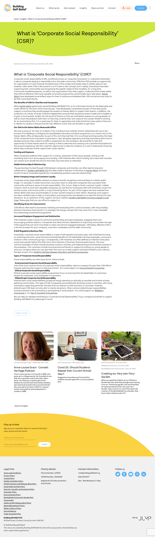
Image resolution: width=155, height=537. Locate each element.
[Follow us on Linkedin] (143, 476)
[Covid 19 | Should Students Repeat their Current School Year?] (77, 346)
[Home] (15, 8)
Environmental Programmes (92, 268)
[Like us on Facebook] (124, 476)
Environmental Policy (12, 495)
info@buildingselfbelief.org (89, 473)
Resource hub (97, 8)
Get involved (69, 8)
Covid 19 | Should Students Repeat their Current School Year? (74, 371)
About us (40, 8)
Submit (44, 444)
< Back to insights (21, 406)
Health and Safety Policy (13, 481)
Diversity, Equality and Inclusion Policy (19, 489)
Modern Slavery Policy (12, 508)
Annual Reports (10, 511)
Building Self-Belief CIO (38, 170)
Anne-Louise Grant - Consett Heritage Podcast (31, 369)
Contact (112, 8)
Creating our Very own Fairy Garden (118, 375)
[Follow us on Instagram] (137, 476)
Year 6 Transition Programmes (44, 293)
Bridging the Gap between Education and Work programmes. (61, 252)
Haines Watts (26, 106)
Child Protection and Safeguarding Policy (20, 484)
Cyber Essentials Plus (12, 514)
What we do (54, 8)
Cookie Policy (9, 478)
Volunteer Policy (10, 492)
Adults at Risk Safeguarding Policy (17, 503)
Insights (83, 8)
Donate (141, 8)
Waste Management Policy (14, 506)
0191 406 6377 (83, 477)
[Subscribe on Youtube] (131, 476)
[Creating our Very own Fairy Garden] (121, 346)
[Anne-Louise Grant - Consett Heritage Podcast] (34, 346)
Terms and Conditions (12, 473)
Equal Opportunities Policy (14, 487)
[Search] (150, 8)
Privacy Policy (9, 476)
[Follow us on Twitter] (118, 476)
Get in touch (21, 313)
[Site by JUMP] (145, 518)
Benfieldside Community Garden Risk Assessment (18, 499)
